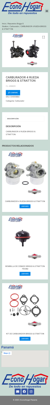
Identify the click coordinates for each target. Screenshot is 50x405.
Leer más (25, 206)
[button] (47, 11)
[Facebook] (24, 392)
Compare (14, 93)
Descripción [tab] (13, 119)
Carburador (14, 26)
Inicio (4, 24)
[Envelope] (18, 392)
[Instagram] (31, 392)
